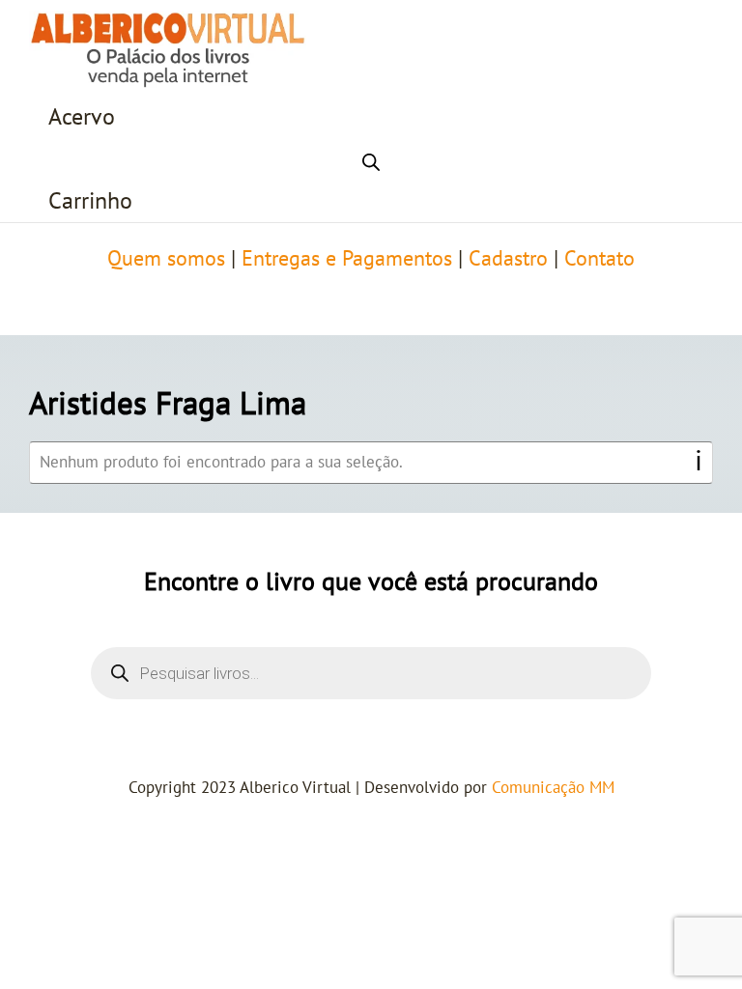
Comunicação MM (553, 788)
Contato (599, 258)
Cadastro (508, 258)
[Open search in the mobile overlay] (371, 159)
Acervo (81, 117)
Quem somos (166, 258)
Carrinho (90, 201)
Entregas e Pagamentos (347, 258)
